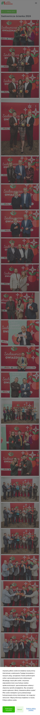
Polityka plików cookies (31, 709)
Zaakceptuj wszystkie (8, 709)
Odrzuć (19, 709)
